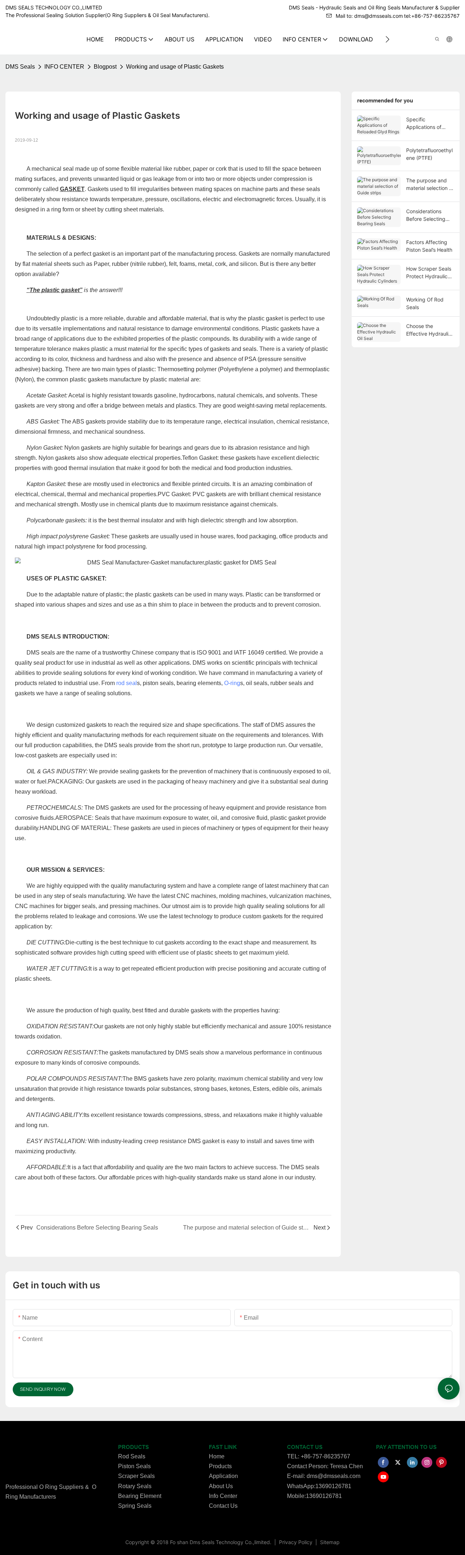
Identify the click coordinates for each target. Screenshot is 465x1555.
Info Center (223, 1496)
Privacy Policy (296, 1542)
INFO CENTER (64, 67)
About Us (221, 1486)
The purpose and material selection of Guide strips (430, 184)
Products (220, 1466)
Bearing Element (139, 1496)
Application (223, 1476)
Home (217, 1456)
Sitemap (329, 1542)
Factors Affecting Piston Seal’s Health (429, 246)
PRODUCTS (133, 1447)
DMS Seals (20, 67)
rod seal (126, 683)
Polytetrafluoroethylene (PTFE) (429, 154)
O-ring (232, 683)
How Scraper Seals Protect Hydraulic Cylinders (428, 273)
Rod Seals (131, 1456)
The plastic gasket (54, 290)
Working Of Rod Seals (425, 303)
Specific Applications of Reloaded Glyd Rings (423, 123)
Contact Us (223, 1506)
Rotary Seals (134, 1486)
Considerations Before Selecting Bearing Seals (425, 215)
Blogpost (105, 67)
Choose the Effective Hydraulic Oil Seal (428, 330)
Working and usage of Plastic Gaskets (175, 67)
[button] (387, 39)
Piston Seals (134, 1466)
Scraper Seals (136, 1476)
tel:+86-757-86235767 (432, 16)
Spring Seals (134, 1506)
